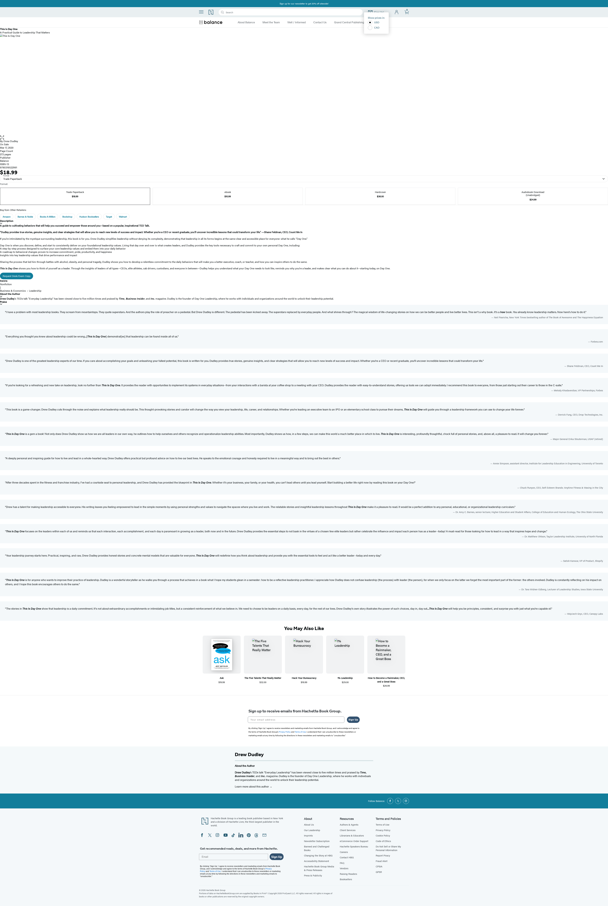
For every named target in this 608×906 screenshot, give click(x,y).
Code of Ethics (383, 841)
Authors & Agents (349, 824)
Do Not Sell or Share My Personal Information (388, 848)
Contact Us (319, 22)
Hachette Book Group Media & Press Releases (319, 868)
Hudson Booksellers (89, 216)
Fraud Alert (381, 861)
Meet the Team (271, 22)
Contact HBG (347, 857)
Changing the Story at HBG (318, 855)
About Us (309, 824)
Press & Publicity (313, 875)
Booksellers (346, 879)
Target (109, 216)
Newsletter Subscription (316, 841)
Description (6, 220)
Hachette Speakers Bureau (354, 846)
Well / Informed (296, 22)
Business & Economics (13, 290)
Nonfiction (6, 284)
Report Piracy (383, 855)
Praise (3, 301)
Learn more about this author (252, 786)
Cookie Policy (383, 835)
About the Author (10, 293)
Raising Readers (348, 873)
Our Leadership (312, 830)
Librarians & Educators (352, 835)
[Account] (396, 12)
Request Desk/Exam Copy (16, 276)
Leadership (35, 290)
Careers (344, 852)
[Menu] (201, 11)
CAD (377, 27)
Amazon (7, 216)
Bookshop (67, 216)
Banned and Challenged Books (316, 848)
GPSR (379, 872)
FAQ (342, 862)
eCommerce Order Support (354, 841)
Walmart (123, 216)
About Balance (246, 22)
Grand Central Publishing (349, 22)
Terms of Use (382, 824)
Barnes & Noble (25, 216)
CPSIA (379, 866)
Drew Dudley (10, 141)
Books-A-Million (47, 216)
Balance (4, 161)
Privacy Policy (383, 830)
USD (376, 22)
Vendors (344, 868)
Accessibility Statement (316, 861)
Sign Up (353, 719)
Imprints (308, 835)
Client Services (347, 830)
